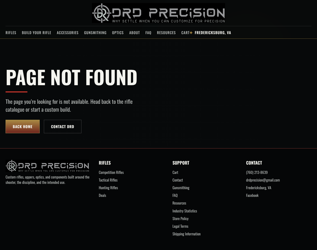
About (134, 32)
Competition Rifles (111, 172)
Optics (118, 32)
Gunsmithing (95, 32)
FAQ (149, 32)
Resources (166, 32)
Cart (185, 32)
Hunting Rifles (108, 187)
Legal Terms (180, 226)
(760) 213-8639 (257, 172)
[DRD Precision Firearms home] (158, 13)
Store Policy (180, 218)
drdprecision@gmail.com (263, 180)
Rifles (11, 32)
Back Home (22, 126)
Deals (102, 195)
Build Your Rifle (36, 32)
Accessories (68, 32)
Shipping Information (186, 234)
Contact (177, 180)
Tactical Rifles (108, 180)
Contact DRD (62, 126)
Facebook (252, 195)
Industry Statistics (184, 211)
